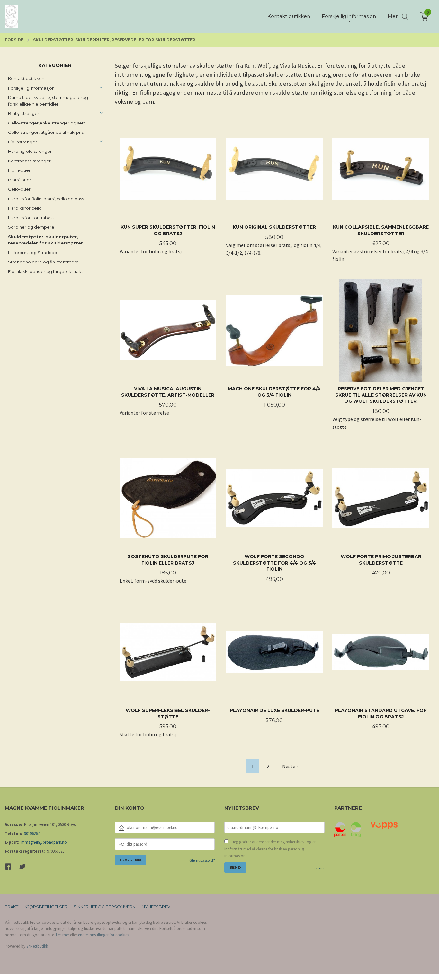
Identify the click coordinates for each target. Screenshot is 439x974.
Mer (393, 16)
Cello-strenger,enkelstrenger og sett (46, 122)
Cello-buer (19, 189)
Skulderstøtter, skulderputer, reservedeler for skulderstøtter (45, 240)
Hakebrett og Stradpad (32, 252)
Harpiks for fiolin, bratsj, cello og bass (46, 198)
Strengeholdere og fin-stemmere (43, 261)
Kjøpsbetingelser (45, 906)
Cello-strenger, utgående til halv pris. (46, 132)
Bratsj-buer (19, 179)
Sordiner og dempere (31, 227)
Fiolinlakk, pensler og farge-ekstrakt (45, 271)
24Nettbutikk (37, 946)
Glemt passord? (202, 860)
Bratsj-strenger (23, 113)
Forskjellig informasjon (31, 88)
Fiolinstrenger (22, 141)
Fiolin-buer (19, 170)
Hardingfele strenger (30, 151)
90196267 (32, 833)
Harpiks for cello (25, 208)
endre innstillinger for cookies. (104, 935)
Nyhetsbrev (156, 906)
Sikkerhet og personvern (105, 906)
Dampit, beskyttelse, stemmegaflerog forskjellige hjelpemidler (48, 100)
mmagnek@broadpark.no (44, 842)
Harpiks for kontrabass (31, 217)
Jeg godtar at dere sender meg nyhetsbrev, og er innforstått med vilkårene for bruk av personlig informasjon (270, 849)
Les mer (318, 868)
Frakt (11, 906)
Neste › (290, 766)
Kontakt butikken (26, 78)
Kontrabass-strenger (29, 160)
